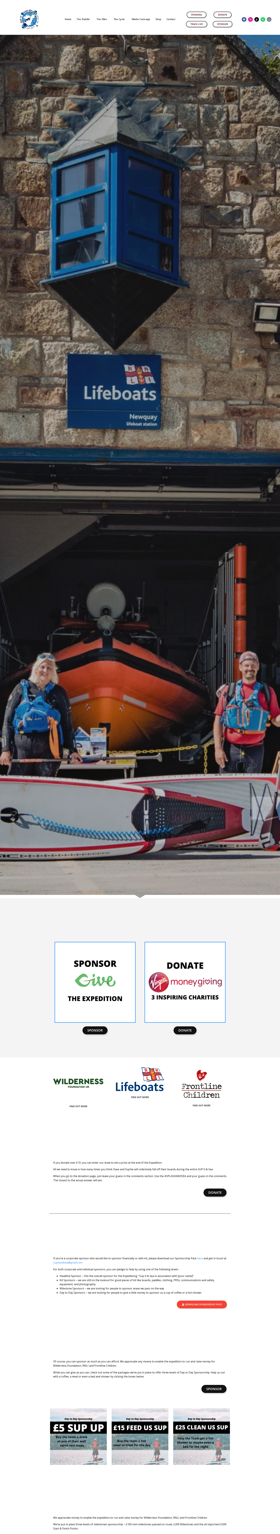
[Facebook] (244, 19)
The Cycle (119, 19)
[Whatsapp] (263, 19)
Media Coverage (141, 19)
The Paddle (83, 19)
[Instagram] (250, 19)
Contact (171, 19)
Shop (158, 19)
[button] (84, 19)
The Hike (102, 19)
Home (68, 19)
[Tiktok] (256, 19)
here (200, 1258)
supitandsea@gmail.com (67, 1262)
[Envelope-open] (269, 19)
